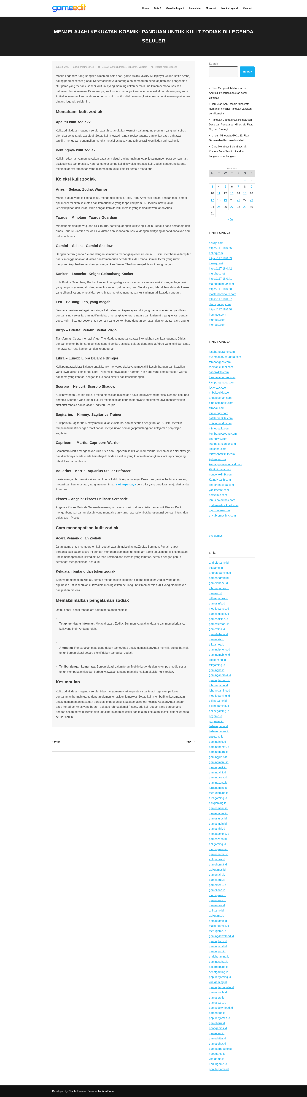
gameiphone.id (218, 583)
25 (218, 206)
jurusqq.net (216, 263)
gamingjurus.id (218, 757)
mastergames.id (219, 925)
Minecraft (132, 67)
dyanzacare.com (219, 510)
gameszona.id (218, 838)
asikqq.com (216, 242)
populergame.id (219, 1069)
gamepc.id (215, 593)
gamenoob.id (217, 1012)
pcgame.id (215, 716)
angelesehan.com (220, 397)
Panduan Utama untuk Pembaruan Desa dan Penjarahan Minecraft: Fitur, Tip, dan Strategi (231, 124)
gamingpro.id (217, 951)
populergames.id (219, 1018)
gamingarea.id (218, 777)
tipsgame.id (216, 736)
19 (225, 200)
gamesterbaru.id (219, 623)
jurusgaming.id (218, 787)
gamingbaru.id (218, 941)
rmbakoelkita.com (220, 392)
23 (251, 200)
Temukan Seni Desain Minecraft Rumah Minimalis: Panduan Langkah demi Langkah (230, 108)
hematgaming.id (219, 833)
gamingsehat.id (218, 961)
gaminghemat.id (219, 746)
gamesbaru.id (217, 1002)
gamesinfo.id (217, 603)
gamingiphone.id (219, 649)
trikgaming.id (217, 664)
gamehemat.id (218, 864)
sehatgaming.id (218, 972)
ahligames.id (217, 859)
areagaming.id (218, 798)
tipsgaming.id (217, 659)
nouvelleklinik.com (220, 474)
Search (213, 63)
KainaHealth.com (220, 479)
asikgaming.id (218, 803)
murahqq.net (217, 273)
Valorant (143, 67)
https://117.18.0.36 (220, 247)
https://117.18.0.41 (220, 278)
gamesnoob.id (218, 992)
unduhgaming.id (219, 956)
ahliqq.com (216, 253)
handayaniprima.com (222, 377)
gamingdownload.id (221, 936)
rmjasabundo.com (220, 423)
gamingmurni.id (218, 751)
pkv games (216, 535)
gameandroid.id (219, 577)
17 (212, 200)
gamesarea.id (217, 900)
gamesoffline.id (218, 618)
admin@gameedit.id (83, 67)
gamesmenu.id (218, 808)
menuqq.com (217, 324)
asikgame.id (216, 915)
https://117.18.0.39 (220, 258)
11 (218, 193)
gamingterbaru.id (219, 680)
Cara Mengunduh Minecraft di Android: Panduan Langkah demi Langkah (228, 93)
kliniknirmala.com (220, 469)
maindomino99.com (221, 283)
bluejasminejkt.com (221, 402)
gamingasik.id (218, 767)
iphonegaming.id (219, 690)
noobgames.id (218, 1028)
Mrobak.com (216, 408)
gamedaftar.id (217, 1038)
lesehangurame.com (222, 351)
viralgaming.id (218, 982)
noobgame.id (217, 1053)
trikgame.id (216, 567)
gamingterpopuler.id (221, 987)
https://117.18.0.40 (220, 309)
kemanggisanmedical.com (225, 464)
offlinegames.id (218, 598)
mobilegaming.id (219, 695)
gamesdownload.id (221, 1007)
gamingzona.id (218, 782)
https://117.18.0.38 (220, 289)
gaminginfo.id (217, 741)
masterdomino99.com (222, 294)
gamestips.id (217, 629)
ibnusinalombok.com (222, 500)
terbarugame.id (218, 726)
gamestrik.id (216, 639)
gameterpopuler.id (220, 1048)
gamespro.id (217, 997)
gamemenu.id (217, 884)
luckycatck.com (218, 387)
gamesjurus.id (218, 818)
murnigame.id (217, 895)
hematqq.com (217, 314)
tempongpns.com (220, 362)
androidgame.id (219, 562)
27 (231, 206)
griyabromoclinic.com (222, 515)
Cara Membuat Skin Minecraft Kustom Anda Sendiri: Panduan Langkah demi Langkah (227, 151)
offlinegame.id (218, 700)
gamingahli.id (217, 772)
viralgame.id (216, 1058)
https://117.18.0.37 (220, 299)
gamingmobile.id (219, 654)
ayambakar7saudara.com (225, 356)
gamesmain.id (218, 823)
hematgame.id (218, 920)
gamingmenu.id (218, 762)
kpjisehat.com (217, 448)
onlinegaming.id (219, 710)
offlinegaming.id (219, 705)
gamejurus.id (217, 879)
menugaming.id (218, 792)
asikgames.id (217, 869)
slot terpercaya (126, 484)
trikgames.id (216, 644)
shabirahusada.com (221, 484)
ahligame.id (216, 910)
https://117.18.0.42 (220, 268)
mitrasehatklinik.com (222, 454)
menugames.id (218, 849)
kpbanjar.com (217, 459)
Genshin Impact (118, 67)
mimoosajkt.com (219, 428)
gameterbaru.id (218, 634)
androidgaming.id (220, 572)
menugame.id (217, 930)
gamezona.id (217, 890)
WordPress (108, 1091)
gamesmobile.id (219, 613)
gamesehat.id (217, 1043)
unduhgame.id (218, 1064)
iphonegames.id (219, 588)
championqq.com (220, 304)
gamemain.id (217, 874)
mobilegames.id (219, 608)
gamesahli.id (217, 828)
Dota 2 (105, 67)
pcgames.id (216, 721)
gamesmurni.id (218, 813)
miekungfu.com (218, 413)
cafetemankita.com (221, 418)
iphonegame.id (218, 685)
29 (244, 206)
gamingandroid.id (220, 675)
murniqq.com (217, 319)
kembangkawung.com (223, 433)
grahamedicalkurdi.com (223, 505)
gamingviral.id (218, 946)
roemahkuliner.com (221, 367)
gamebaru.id (217, 1023)
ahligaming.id (217, 844)
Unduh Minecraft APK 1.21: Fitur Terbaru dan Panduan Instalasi (229, 138)
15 (244, 193)
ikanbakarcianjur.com (222, 443)
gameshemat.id (218, 854)
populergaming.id (220, 976)
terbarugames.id (219, 731)
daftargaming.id (218, 966)
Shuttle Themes (77, 1091)
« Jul (230, 219)
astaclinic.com (218, 494)
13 (231, 193)
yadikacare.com (219, 489)
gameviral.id (216, 1033)
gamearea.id (217, 905)
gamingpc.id (216, 670)
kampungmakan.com (222, 382)
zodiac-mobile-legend (166, 67)
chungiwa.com (218, 438)
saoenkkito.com (219, 372)
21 (238, 200)
